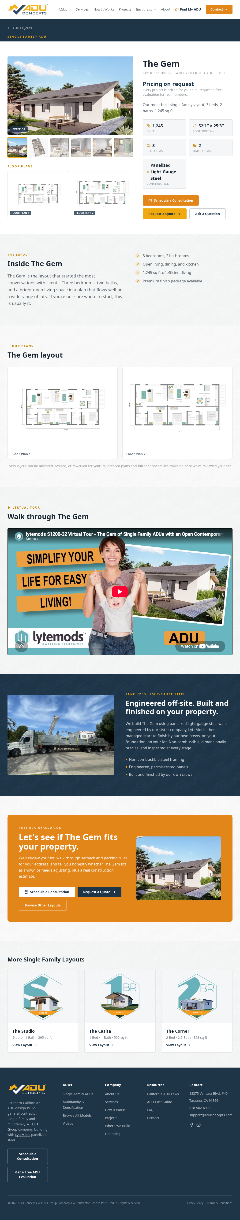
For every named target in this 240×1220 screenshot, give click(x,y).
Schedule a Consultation (173, 200)
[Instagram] (198, 1125)
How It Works (104, 9)
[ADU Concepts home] (29, 9)
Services (82, 9)
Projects (125, 9)
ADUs (63, 9)
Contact (216, 9)
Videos (68, 1123)
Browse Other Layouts (43, 905)
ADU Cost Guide (159, 1102)
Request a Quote (161, 213)
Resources (144, 9)
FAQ (150, 1110)
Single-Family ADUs (78, 1094)
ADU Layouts (22, 28)
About (165, 9)
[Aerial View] (38, 147)
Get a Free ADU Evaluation (27, 1174)
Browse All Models (77, 1115)
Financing (112, 1133)
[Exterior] (17, 147)
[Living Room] (60, 147)
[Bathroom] (123, 147)
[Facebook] (191, 1125)
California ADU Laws (163, 1094)
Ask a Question (207, 213)
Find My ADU (190, 9)
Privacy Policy (194, 1203)
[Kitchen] (81, 147)
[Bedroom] (102, 147)
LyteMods (22, 1134)
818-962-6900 (199, 1107)
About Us (112, 1094)
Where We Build (117, 1126)
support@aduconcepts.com (210, 1115)
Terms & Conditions (219, 1203)
